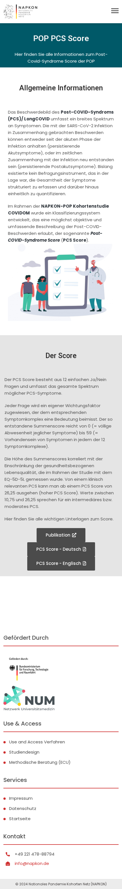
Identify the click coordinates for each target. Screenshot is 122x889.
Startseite (20, 819)
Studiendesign (24, 752)
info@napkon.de (32, 863)
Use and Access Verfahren (37, 742)
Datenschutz (22, 808)
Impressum (21, 798)
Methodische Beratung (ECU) (40, 762)
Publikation (58, 535)
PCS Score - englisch (58, 563)
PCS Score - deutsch (58, 549)
